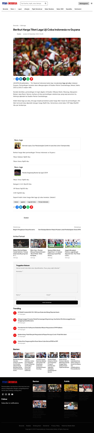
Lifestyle (26, 9)
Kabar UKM (60, 9)
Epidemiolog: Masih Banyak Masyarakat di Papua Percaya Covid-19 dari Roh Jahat (42, 334)
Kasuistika (69, 9)
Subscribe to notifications (10, 403)
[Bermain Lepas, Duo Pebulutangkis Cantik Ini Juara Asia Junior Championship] (17, 148)
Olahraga (15, 257)
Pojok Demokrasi (37, 9)
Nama (18, 295)
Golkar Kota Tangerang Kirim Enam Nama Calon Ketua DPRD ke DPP (38, 341)
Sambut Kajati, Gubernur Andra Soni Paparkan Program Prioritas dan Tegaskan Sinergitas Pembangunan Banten (52, 366)
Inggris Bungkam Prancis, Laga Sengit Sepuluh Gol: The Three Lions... (72, 252)
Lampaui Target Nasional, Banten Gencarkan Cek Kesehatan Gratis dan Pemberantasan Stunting (41, 364)
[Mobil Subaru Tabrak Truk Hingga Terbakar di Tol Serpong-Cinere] (39, 391)
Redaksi (28, 426)
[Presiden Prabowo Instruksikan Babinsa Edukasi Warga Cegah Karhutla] (54, 391)
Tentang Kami (37, 426)
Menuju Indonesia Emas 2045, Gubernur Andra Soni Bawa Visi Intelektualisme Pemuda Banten (76, 364)
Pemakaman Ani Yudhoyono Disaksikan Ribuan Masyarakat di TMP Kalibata (40, 327)
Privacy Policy (55, 426)
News (12, 9)
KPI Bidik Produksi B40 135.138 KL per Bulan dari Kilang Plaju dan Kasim (38, 312)
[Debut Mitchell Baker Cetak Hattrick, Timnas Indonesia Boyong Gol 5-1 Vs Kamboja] (21, 247)
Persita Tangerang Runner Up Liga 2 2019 (35, 172)
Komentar (19, 271)
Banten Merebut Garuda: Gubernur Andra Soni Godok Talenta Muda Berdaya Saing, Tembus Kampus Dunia (18, 365)
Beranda (5, 9)
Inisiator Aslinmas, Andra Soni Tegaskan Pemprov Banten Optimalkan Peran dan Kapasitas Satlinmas (30, 365)
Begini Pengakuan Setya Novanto (24, 229)
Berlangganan (84, 3)
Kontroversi (78, 9)
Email (49, 295)
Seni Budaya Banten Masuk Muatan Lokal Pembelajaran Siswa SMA (59, 229)
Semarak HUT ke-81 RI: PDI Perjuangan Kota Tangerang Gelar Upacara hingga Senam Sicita (85, 396)
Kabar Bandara (49, 9)
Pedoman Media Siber (68, 426)
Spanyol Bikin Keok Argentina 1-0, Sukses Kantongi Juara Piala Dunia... (55, 252)
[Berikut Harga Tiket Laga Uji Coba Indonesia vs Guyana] (47, 75)
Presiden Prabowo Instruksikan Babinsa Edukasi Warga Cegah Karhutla (54, 395)
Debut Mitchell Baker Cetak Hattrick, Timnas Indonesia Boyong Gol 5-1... (20, 252)
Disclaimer (46, 426)
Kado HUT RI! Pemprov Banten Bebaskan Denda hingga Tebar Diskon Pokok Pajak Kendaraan (64, 363)
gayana (23, 202)
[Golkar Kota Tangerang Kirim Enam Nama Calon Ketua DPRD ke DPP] (71, 391)
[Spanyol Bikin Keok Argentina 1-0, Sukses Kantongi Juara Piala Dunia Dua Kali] (56, 247)
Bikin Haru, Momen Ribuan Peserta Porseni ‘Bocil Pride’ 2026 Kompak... (37, 252)
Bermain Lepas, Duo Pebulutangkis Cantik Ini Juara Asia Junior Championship (46, 145)
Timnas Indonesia (43, 202)
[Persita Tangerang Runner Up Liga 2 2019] (17, 175)
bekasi (16, 202)
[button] (31, 79)
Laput (20, 9)
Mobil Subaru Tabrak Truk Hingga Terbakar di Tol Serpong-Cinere (39, 394)
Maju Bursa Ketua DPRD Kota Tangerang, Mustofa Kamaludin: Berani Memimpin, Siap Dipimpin (71, 414)
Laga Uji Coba (32, 202)
